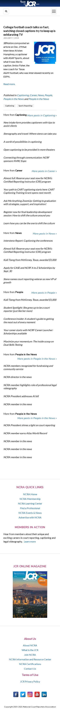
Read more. (9, 83)
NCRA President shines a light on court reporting (29, 425)
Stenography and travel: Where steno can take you (29, 133)
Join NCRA (30, 654)
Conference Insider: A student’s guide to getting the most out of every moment (28, 320)
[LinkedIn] (44, 694)
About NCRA (30, 645)
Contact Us (30, 668)
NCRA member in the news (17, 404)
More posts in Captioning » (42, 115)
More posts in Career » (44, 171)
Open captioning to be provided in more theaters (29, 149)
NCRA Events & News (30, 512)
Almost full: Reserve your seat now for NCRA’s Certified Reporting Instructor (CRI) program (27, 180)
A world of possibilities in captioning (22, 141)
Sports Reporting (25, 106)
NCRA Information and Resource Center (30, 659)
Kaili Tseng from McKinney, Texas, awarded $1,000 (29, 259)
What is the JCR (30, 650)
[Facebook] (16, 694)
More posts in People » (44, 292)
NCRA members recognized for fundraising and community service (28, 367)
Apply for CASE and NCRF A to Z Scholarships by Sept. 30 (29, 269)
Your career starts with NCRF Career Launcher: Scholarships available (28, 332)
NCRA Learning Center (30, 503)
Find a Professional (30, 508)
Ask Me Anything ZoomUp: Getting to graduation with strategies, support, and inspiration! (29, 202)
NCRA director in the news (17, 376)
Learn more (30, 541)
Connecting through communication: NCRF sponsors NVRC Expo (26, 159)
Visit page (30, 3)
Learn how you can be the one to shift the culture (29, 223)
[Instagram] (30, 694)
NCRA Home (30, 494)
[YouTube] (37, 694)
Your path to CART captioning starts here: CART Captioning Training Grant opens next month (28, 191)
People (48, 95)
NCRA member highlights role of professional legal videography (29, 386)
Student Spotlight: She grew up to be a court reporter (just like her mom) (26, 309)
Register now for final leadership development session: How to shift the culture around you (27, 213)
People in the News (13, 98)
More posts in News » (45, 233)
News (41, 95)
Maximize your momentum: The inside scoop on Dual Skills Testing (28, 343)
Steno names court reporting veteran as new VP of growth (29, 281)
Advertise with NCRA (30, 517)
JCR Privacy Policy (30, 681)
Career (33, 95)
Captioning (23, 95)
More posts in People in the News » (37, 359)
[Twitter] (23, 694)
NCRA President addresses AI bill (21, 396)
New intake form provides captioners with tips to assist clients (29, 124)
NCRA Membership (30, 498)
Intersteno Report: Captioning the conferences (28, 240)
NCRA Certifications (30, 663)
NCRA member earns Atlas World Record (25, 433)
